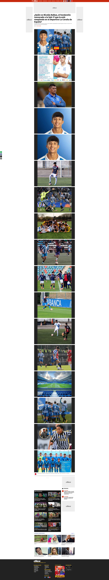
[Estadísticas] (65, 0)
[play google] (70, 567)
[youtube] (49, 577)
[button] (1, 152)
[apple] (70, 569)
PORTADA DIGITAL (58, 565)
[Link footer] (37, 561)
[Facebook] (45, 577)
